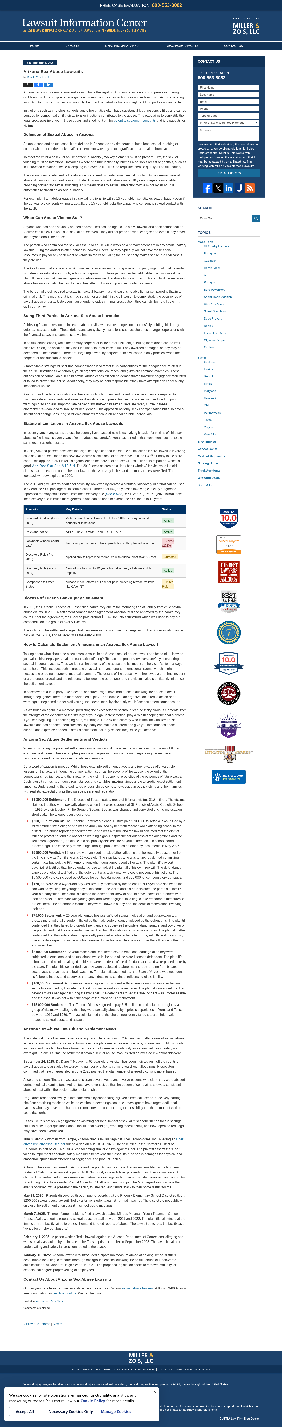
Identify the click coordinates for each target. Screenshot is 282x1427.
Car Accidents (207, 448)
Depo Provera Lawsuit (123, 45)
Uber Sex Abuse (214, 304)
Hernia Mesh (212, 267)
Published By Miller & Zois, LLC (246, 26)
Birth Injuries (207, 441)
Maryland (210, 391)
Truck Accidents (209, 470)
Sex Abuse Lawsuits (182, 45)
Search (256, 218)
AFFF (207, 275)
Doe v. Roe (114, 494)
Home (34, 45)
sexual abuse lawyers (138, 1288)
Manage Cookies (116, 1411)
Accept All (25, 1411)
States (202, 357)
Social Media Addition (218, 296)
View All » (210, 434)
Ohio (207, 405)
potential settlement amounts (135, 120)
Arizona (40, 1301)
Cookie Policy (93, 1400)
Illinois (208, 383)
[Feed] (250, 188)
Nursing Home (208, 463)
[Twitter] (218, 188)
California (210, 362)
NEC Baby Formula (216, 246)
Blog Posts (202, 1369)
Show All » (205, 485)
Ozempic (210, 260)
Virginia (209, 427)
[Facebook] (207, 188)
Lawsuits (72, 45)
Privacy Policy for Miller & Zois (134, 1369)
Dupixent (210, 347)
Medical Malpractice (212, 456)
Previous (31, 1324)
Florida (208, 369)
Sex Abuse (57, 1301)
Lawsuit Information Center (84, 25)
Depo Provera (213, 318)
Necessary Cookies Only (71, 1411)
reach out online (64, 1293)
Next (57, 1324)
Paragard (210, 282)
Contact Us (233, 45)
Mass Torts (205, 241)
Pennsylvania (212, 412)
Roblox (208, 325)
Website (87, 1369)
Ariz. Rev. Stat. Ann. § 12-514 (53, 466)
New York (210, 398)
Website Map (184, 1369)
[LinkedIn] (228, 188)
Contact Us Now (229, 173)
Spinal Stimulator (215, 311)
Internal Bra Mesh (215, 333)
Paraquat (210, 253)
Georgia (209, 376)
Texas (208, 419)
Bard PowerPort (214, 289)
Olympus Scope (214, 340)
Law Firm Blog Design (240, 1418)
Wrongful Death (209, 477)
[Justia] (239, 188)
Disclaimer (103, 1369)
